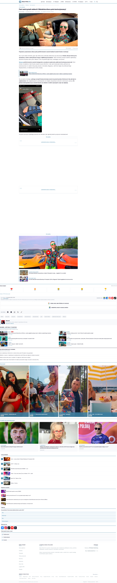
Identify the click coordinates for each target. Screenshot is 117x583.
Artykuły (50, 1)
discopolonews (35, 316)
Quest (20, 576)
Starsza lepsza (5, 521)
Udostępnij (69, 48)
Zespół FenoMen (71, 576)
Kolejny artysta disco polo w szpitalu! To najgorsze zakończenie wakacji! (15, 357)
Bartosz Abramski (35, 576)
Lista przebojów (4, 454)
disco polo (7, 316)
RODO (97, 581)
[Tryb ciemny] (97, 1)
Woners (21, 62)
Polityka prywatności (91, 581)
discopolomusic (28, 316)
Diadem (91, 576)
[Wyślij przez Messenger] (11, 312)
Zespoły (81, 1)
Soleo (57, 576)
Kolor (30, 576)
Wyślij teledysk (7, 537)
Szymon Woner (47, 316)
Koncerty (69, 1)
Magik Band (25, 576)
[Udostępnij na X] (18, 312)
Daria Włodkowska (62, 576)
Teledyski (56, 1)
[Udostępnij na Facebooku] (7, 312)
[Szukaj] (95, 2)
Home (43, 1)
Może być (4, 515)
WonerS (64, 316)
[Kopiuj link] (21, 312)
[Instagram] (110, 298)
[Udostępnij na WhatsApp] (14, 312)
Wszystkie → (95, 574)
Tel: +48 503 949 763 (91, 550)
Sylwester (21, 561)
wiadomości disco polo (56, 316)
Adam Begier (22, 11)
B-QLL (53, 576)
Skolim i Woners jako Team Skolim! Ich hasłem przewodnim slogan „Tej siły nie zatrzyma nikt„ (19, 359)
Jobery (29, 578)
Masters (96, 576)
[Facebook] (107, 298)
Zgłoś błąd (76, 48)
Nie (2, 518)
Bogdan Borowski (47, 576)
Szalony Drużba (82, 576)
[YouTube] (112, 298)
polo (41, 316)
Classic (87, 576)
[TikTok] (115, 298)
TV (86, 1)
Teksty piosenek (22, 556)
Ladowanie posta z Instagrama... (48, 142)
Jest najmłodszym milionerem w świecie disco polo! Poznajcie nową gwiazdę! (16, 353)
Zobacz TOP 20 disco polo (5, 293)
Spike (76, 576)
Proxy (41, 576)
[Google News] (104, 298)
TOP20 (75, 1)
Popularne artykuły (5, 487)
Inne (91, 1)
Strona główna (21, 5)
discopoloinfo (19, 316)
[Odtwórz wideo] (48, 252)
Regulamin (85, 581)
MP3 (63, 1)
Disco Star (21, 564)
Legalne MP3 (21, 566)
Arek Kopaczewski (22, 578)
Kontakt (5, 540)
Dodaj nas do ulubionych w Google (27, 48)
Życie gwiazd (32, 5)
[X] (15, 527)
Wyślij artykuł (6, 534)
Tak (2, 512)
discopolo (13, 316)
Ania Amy (33, 578)
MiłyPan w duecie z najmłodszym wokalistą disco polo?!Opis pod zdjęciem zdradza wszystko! (19, 355)
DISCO (2, 316)
